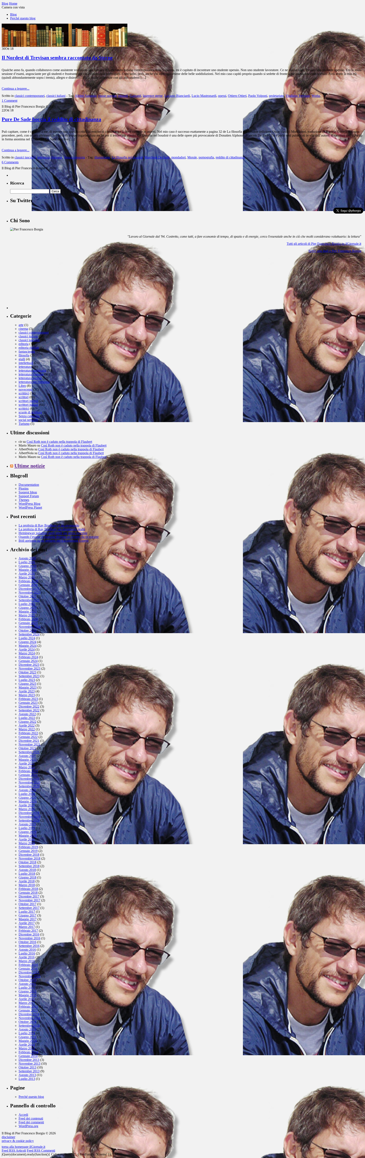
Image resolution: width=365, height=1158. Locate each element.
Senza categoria (74, 157)
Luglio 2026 (27, 562)
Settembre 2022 (29, 710)
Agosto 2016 (27, 949)
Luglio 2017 (27, 911)
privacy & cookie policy (18, 1141)
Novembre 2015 (29, 976)
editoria (24, 344)
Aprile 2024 (27, 649)
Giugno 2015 (27, 991)
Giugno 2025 (27, 607)
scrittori (24, 397)
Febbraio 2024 (28, 657)
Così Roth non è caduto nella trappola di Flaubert (59, 441)
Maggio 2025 (28, 611)
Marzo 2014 (27, 1048)
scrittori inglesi (28, 401)
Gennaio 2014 (28, 1056)
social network (28, 420)
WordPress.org (28, 1126)
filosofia (24, 355)
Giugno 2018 (27, 877)
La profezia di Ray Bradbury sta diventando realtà (52, 529)
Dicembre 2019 (29, 813)
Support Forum (29, 496)
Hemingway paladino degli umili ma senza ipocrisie (53, 533)
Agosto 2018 (27, 870)
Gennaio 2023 (28, 702)
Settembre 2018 (29, 866)
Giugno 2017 (27, 915)
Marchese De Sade (157, 157)
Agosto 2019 (27, 824)
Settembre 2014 (29, 1025)
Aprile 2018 (27, 881)
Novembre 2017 (29, 900)
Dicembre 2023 (29, 664)
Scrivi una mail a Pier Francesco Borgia (334, 251)
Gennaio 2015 (28, 1010)
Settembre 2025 (29, 600)
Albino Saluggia (86, 96)
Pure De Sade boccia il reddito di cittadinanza (51, 119)
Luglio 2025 (27, 604)
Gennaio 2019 (28, 851)
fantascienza (27, 351)
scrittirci (24, 393)
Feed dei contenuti (31, 1118)
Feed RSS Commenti (41, 1150)
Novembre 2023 (29, 668)
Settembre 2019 (29, 820)
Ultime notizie (29, 466)
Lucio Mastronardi (204, 96)
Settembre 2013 (29, 1071)
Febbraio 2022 (28, 733)
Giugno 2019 (27, 832)
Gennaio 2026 (28, 585)
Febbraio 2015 (28, 1006)
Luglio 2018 (27, 873)
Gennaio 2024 (28, 661)
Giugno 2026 (27, 566)
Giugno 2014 (27, 1037)
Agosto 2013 (27, 1075)
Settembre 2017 (29, 908)
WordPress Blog (29, 503)
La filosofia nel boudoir (127, 157)
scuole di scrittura (30, 412)
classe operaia (107, 96)
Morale (192, 157)
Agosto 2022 (27, 714)
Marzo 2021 (27, 767)
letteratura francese (49, 157)
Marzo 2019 (27, 843)
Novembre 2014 (29, 1018)
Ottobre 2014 (27, 1022)
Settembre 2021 (29, 752)
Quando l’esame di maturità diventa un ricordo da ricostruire (59, 537)
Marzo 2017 (27, 927)
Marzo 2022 (27, 729)
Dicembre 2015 (29, 972)
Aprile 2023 (27, 691)
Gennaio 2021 (28, 775)
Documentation (29, 484)
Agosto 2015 (27, 984)
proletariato (276, 96)
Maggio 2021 (28, 759)
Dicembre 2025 (29, 589)
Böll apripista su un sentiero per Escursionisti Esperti (54, 540)
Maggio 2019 (28, 835)
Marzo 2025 (27, 615)
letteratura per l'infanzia (34, 382)
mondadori (178, 157)
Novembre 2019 (29, 816)
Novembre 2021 (29, 744)
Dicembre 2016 (29, 934)
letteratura (25, 366)
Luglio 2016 (27, 953)
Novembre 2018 (29, 858)
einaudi (123, 96)
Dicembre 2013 (29, 1060)
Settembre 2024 (29, 634)
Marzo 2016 (27, 961)
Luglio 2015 (27, 987)
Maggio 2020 (28, 801)
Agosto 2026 (27, 558)
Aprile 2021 (27, 763)
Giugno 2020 (27, 797)
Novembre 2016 (29, 938)
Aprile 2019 (27, 839)
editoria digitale (29, 347)
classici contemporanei (30, 96)
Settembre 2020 (29, 786)
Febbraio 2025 (28, 619)
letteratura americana (32, 370)
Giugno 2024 (27, 642)
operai (222, 96)
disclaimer (8, 1137)
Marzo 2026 (27, 577)
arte (21, 325)
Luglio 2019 (27, 828)
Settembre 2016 (29, 946)
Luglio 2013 (27, 1079)
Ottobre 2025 (27, 596)
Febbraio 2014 (28, 1052)
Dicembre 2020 (29, 778)
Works (316, 96)
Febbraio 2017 (28, 930)
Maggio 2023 (28, 687)
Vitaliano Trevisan (298, 96)
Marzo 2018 (27, 885)
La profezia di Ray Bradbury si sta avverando (49, 525)
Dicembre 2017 (29, 896)
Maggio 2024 (28, 645)
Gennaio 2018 (28, 892)
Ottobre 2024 (27, 630)
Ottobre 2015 (27, 980)
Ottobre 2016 (27, 942)
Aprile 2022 (27, 725)
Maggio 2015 (28, 995)
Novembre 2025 (29, 592)
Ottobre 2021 (27, 748)
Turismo (24, 423)
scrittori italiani (28, 404)
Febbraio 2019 (28, 847)
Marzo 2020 (27, 809)
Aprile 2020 (27, 805)
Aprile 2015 (27, 999)
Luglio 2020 (27, 794)
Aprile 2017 (27, 923)
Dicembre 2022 (29, 706)
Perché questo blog (22, 18)
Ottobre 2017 (27, 904)
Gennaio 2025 (28, 623)
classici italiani (55, 96)
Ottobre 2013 (27, 1067)
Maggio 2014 (28, 1041)
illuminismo (102, 157)
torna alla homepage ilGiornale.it (23, 1147)
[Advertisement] (42, 282)
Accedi (23, 1114)
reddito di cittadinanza (230, 157)
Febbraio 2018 (28, 889)
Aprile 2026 (27, 573)
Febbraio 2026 (28, 581)
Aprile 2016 (27, 957)
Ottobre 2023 (27, 672)
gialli (22, 359)
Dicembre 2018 (29, 854)
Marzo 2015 (27, 1003)
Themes (24, 500)
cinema (23, 328)
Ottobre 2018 (27, 862)
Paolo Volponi (257, 96)
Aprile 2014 (27, 1044)
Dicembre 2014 (29, 1014)
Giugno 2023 (27, 683)
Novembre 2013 (29, 1063)
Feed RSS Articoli (14, 1150)
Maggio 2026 (28, 570)
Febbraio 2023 (28, 699)
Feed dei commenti (31, 1122)
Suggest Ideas (28, 492)
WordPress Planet (30, 507)
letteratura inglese (30, 378)
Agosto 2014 (27, 1029)
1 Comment (9, 100)
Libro (22, 385)
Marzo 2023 (27, 695)
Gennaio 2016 (28, 968)
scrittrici (24, 408)
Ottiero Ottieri (237, 96)
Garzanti (135, 96)
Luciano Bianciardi (177, 96)
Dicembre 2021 (29, 740)
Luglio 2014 (27, 1033)
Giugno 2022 (27, 721)
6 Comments (10, 162)
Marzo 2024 (27, 653)
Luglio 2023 (27, 680)
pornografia (206, 157)
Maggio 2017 (28, 919)
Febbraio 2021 (28, 771)
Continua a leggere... (15, 88)
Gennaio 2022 (28, 737)
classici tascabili (25, 157)
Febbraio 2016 (28, 965)
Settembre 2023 (29, 676)
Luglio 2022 (27, 718)
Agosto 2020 (27, 790)
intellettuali (26, 363)
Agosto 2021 (27, 756)
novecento (25, 389)
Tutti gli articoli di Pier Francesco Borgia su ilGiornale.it (324, 243)
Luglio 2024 (27, 638)
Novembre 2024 (29, 626)
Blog (13, 14)
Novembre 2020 (29, 782)
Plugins (24, 488)
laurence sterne (153, 96)
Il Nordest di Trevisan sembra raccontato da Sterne (57, 57)
